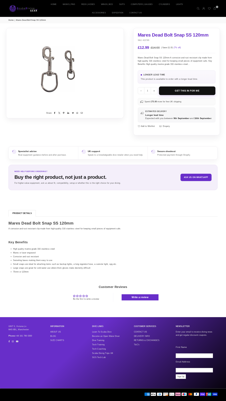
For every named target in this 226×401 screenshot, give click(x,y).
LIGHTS (179, 4)
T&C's (136, 344)
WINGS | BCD (107, 4)
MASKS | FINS (69, 4)
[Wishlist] (209, 8)
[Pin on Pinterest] (64, 113)
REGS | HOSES (88, 4)
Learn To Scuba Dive (101, 332)
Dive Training (98, 340)
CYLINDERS (164, 4)
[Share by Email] (82, 113)
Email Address (183, 361)
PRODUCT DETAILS (22, 213)
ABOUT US (55, 332)
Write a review (140, 297)
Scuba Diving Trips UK (102, 353)
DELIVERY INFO (142, 336)
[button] (215, 8)
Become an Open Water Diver (106, 336)
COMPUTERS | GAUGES (142, 4)
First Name (181, 347)
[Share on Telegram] (73, 113)
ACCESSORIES (99, 13)
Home (53, 4)
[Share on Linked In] (68, 113)
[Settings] (203, 8)
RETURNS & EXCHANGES (146, 340)
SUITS (122, 4)
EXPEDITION (117, 13)
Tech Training (98, 344)
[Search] (198, 8)
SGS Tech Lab (99, 357)
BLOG (53, 336)
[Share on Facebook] (55, 113)
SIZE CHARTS (57, 340)
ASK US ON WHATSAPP (196, 177)
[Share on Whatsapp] (77, 113)
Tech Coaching (99, 349)
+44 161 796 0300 (24, 336)
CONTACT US (135, 13)
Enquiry (166, 126)
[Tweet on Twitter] (59, 113)
